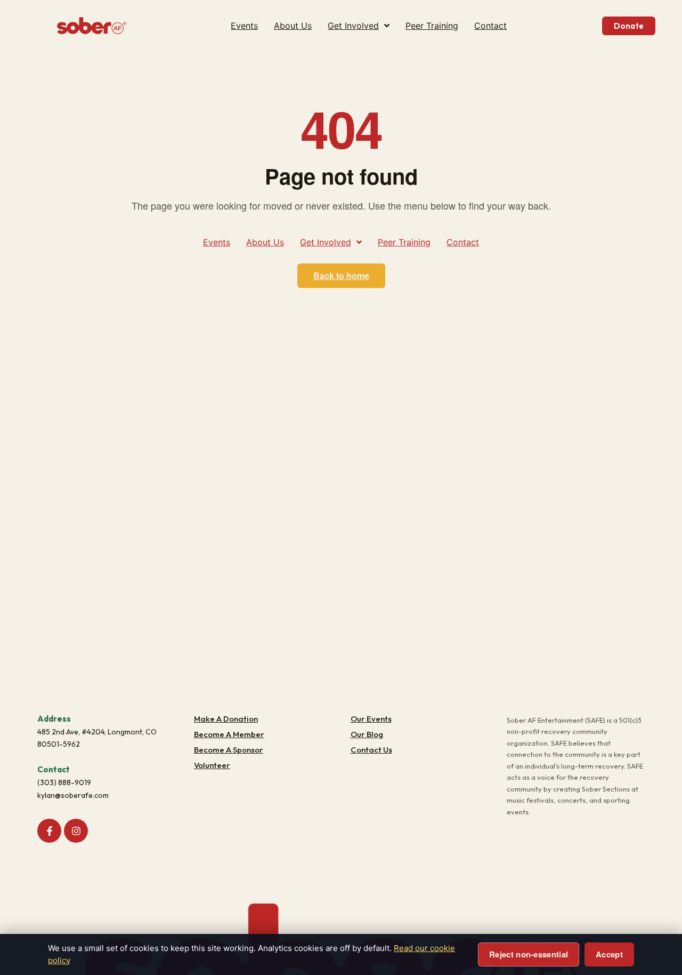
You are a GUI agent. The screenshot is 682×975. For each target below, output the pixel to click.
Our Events (371, 719)
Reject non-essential (528, 954)
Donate (629, 26)
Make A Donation (226, 719)
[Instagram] (76, 831)
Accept (609, 954)
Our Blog (367, 734)
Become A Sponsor (228, 750)
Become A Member (229, 734)
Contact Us (371, 750)
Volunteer (212, 765)
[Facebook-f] (49, 831)
